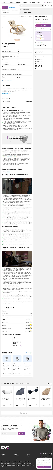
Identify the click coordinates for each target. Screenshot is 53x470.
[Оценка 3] (23, 413)
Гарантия (28, 454)
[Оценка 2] (21, 413)
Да (5, 7)
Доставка (28, 452)
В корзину (43, 28)
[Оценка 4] (24, 413)
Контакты (38, 2)
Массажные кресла (28, 316)
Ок (44, 466)
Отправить (21, 433)
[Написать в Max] (41, 66)
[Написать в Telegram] (39, 66)
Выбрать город (12, 7)
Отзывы (6, 99)
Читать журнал (29, 352)
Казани (41, 42)
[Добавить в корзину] (11, 405)
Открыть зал (25, 2)
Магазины (3, 454)
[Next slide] (31, 27)
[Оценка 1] (20, 413)
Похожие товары (23, 383)
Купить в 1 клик (43, 25)
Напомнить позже (5, 12)
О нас (30, 2)
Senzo (21, 9)
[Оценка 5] (26, 413)
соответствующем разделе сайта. (10, 156)
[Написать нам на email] (36, 66)
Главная (2, 452)
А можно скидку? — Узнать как (41, 22)
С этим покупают (7, 383)
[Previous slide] (3, 27)
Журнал (33, 2)
